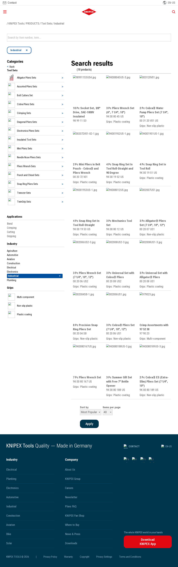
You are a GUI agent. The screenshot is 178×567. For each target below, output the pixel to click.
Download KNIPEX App (148, 542)
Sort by (84, 407)
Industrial (59, 23)
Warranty (68, 556)
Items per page (111, 407)
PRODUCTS (32, 23)
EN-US (168, 446)
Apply (168, 37)
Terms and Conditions (130, 556)
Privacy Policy (50, 556)
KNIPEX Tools (16, 23)
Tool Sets (46, 23)
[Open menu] (29, 12)
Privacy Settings (104, 556)
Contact (134, 446)
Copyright (84, 556)
